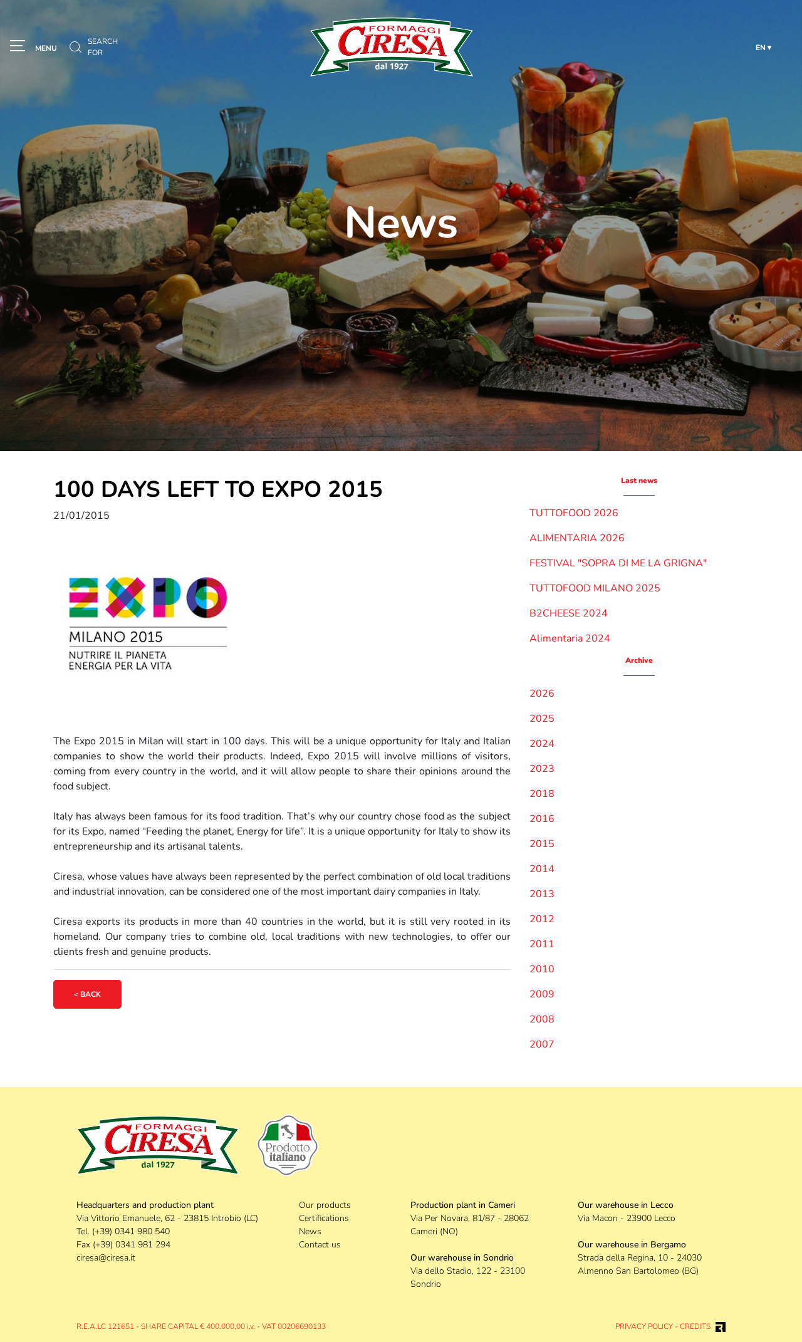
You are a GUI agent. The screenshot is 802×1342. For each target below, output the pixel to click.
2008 (542, 1019)
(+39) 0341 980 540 (131, 1231)
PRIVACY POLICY (644, 1326)
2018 (542, 794)
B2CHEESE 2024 (568, 613)
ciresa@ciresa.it (105, 1258)
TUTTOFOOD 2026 (573, 513)
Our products (325, 1205)
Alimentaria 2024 (569, 638)
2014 (542, 869)
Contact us (320, 1245)
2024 (542, 744)
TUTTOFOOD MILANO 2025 (594, 588)
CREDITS (695, 1326)
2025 (542, 719)
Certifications (324, 1218)
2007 (542, 1044)
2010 (542, 969)
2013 (542, 894)
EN (761, 48)
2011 (542, 944)
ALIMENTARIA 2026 (577, 538)
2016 (542, 819)
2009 (542, 994)
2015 (542, 844)
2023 (542, 769)
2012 (542, 919)
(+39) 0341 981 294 (131, 1245)
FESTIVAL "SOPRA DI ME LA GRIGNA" (618, 563)
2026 (542, 693)
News (310, 1231)
